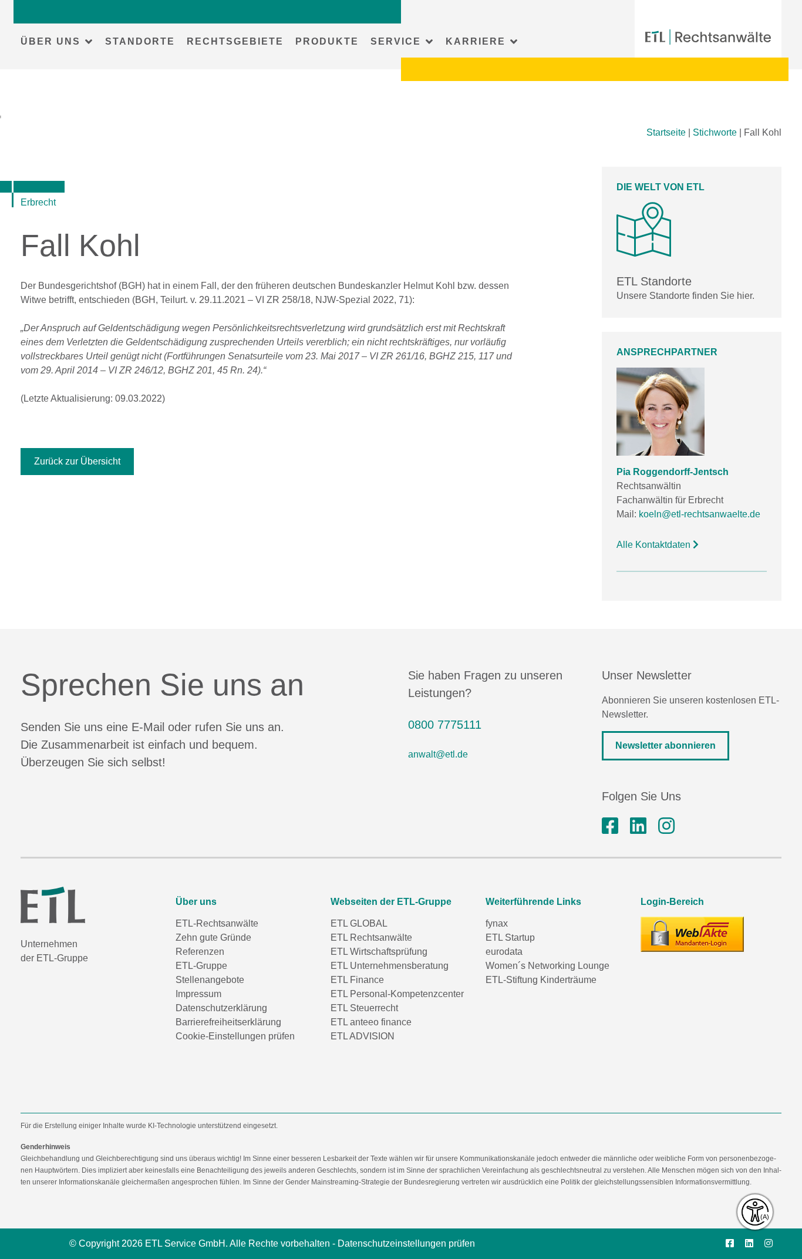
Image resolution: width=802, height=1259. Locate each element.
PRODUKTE (327, 41)
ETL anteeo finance (371, 1022)
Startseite (666, 132)
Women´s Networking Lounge (547, 966)
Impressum (198, 994)
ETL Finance (357, 980)
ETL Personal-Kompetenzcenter (397, 994)
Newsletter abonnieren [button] (665, 745)
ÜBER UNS (50, 41)
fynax (497, 923)
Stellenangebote (210, 980)
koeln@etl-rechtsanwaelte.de (699, 514)
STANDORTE (140, 41)
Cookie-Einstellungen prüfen (235, 1036)
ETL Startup (510, 937)
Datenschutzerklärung (221, 1008)
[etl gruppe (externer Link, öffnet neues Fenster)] (638, 826)
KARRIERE (476, 41)
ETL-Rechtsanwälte (217, 923)
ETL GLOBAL (359, 923)
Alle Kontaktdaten (654, 545)
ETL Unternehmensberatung (390, 966)
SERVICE (395, 41)
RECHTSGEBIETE (235, 41)
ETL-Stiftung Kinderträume (541, 980)
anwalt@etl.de (438, 754)
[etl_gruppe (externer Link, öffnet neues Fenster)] (666, 826)
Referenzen (200, 952)
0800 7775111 (444, 724)
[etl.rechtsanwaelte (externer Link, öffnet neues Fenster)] (610, 826)
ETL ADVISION (363, 1036)
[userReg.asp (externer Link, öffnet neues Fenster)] (692, 934)
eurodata (504, 952)
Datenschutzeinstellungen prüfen (406, 1243)
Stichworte (715, 132)
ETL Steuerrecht (364, 1008)
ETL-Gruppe (201, 966)
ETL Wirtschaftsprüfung (379, 952)
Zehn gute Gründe (213, 937)
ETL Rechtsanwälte (371, 937)
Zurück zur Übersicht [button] (77, 461)
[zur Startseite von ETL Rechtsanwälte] (708, 37)
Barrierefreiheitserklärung (228, 1022)
